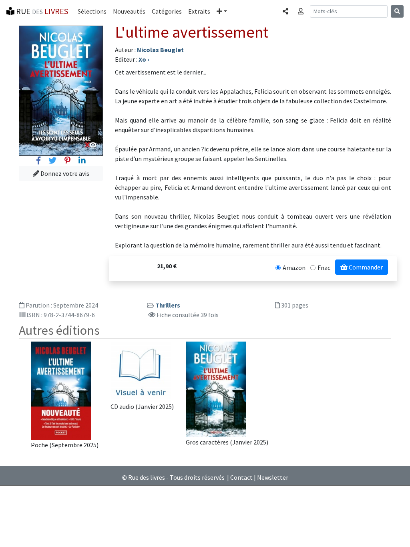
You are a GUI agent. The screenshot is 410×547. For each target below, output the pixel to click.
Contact (241, 477)
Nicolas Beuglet (160, 50)
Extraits (199, 11)
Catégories (167, 11)
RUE (41, 11)
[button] (221, 11)
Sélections (92, 11)
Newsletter (272, 477)
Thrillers (167, 305)
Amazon (294, 267)
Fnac (324, 267)
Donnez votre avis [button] (64, 173)
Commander (365, 267)
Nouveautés (129, 11)
